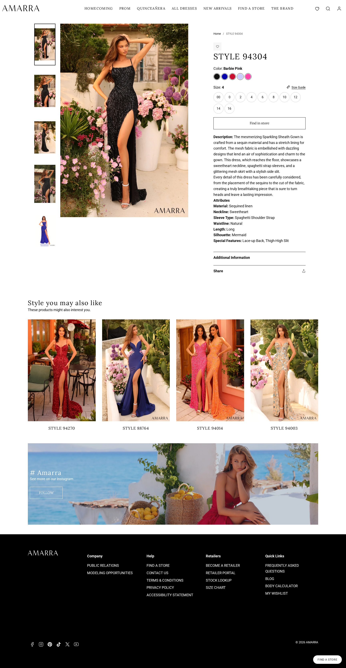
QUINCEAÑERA (151, 8)
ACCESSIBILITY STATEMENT (170, 595)
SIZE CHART (216, 587)
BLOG (269, 579)
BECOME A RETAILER (223, 565)
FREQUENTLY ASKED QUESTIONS (282, 568)
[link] (339, 8)
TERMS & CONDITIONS (165, 580)
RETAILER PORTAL (220, 573)
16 (231, 110)
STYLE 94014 (210, 428)
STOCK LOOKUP (218, 580)
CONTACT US (157, 573)
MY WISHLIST (276, 593)
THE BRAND (282, 8)
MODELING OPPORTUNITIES (110, 573)
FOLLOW (46, 493)
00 (220, 98)
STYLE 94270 (61, 428)
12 (297, 98)
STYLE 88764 (136, 428)
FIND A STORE (251, 8)
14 (220, 110)
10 (286, 98)
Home (217, 33)
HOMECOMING (98, 8)
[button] (328, 8)
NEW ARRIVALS (217, 8)
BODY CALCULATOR (281, 586)
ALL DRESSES (184, 8)
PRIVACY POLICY (160, 587)
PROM (125, 8)
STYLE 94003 (284, 428)
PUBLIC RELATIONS (103, 565)
